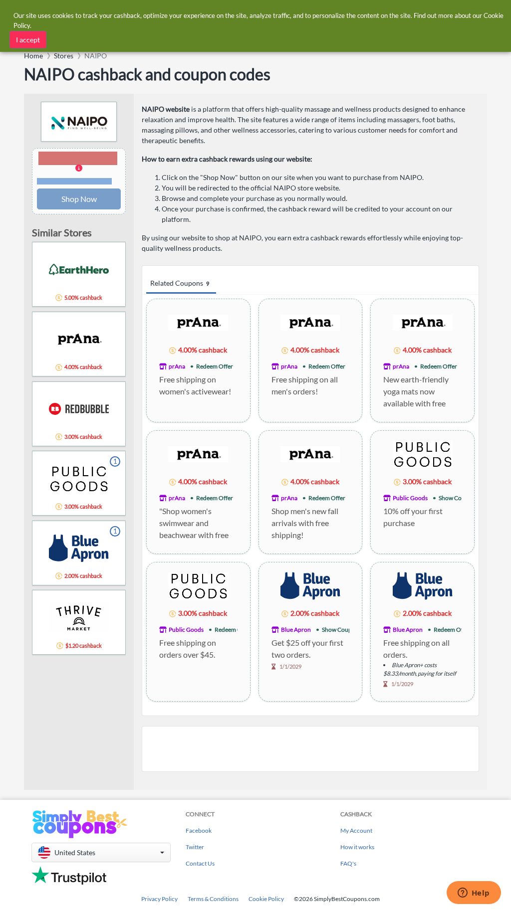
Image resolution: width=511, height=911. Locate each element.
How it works (357, 847)
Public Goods (410, 498)
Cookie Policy (266, 899)
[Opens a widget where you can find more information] (473, 893)
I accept (28, 39)
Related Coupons (179, 283)
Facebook (199, 830)
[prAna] (198, 322)
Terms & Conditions (213, 899)
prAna (177, 366)
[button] (79, 168)
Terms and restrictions (74, 181)
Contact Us (200, 863)
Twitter (195, 847)
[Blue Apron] (310, 585)
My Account (356, 830)
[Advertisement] (310, 749)
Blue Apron (296, 629)
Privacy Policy (159, 899)
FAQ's (348, 863)
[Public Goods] (423, 453)
